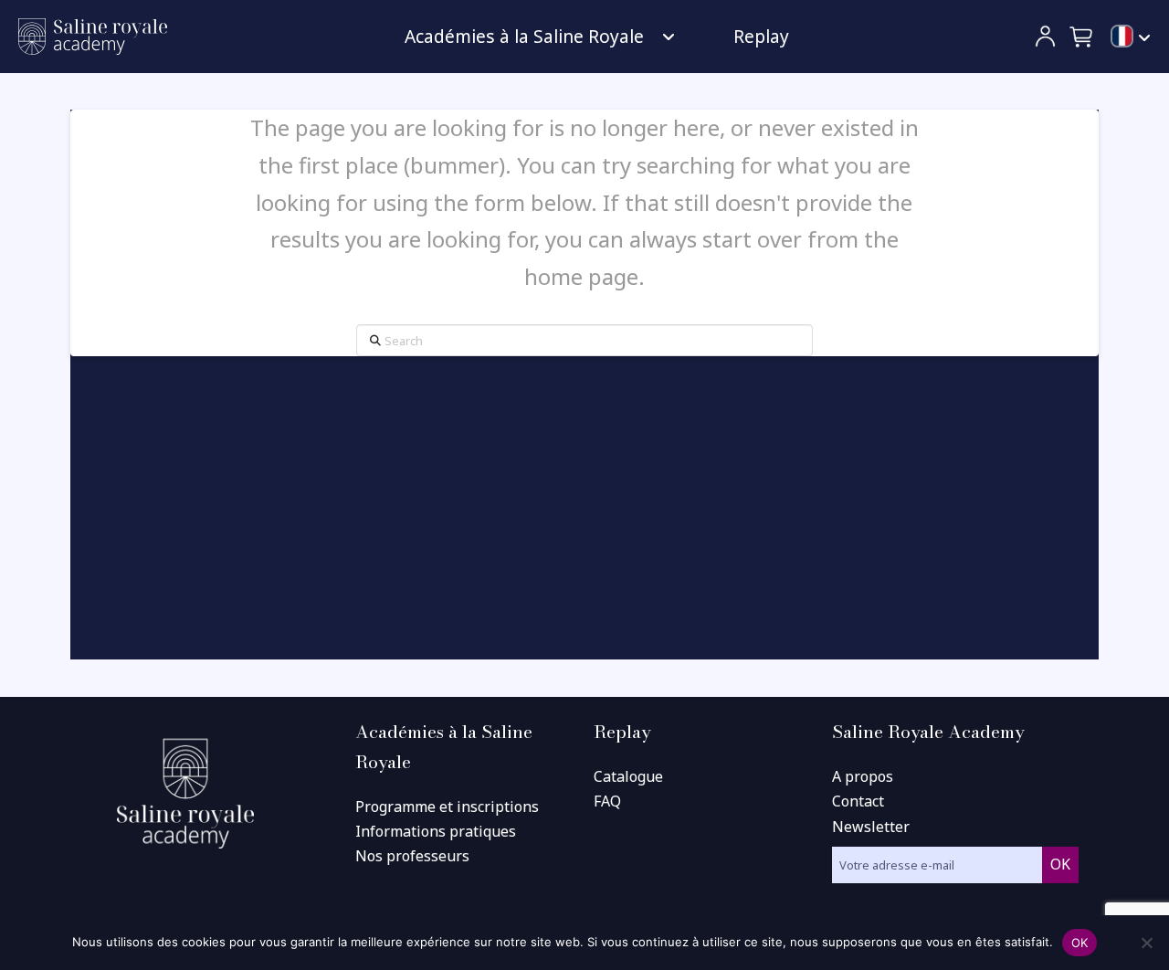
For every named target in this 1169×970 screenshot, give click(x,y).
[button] (1082, 36)
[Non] (1146, 942)
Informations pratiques (435, 831)
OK (1080, 942)
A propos (862, 776)
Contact (858, 801)
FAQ (607, 801)
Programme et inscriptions (447, 806)
